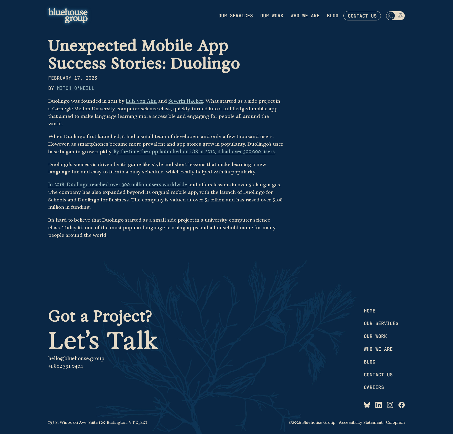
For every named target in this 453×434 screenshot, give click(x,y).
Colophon (395, 422)
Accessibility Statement (360, 422)
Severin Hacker (185, 101)
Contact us (362, 16)
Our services (235, 16)
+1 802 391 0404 (65, 366)
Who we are (305, 16)
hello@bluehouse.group (76, 358)
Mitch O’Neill (75, 88)
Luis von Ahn (141, 101)
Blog (332, 16)
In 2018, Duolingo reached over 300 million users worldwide (117, 185)
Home (369, 311)
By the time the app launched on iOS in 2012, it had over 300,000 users (194, 152)
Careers (374, 387)
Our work (271, 16)
